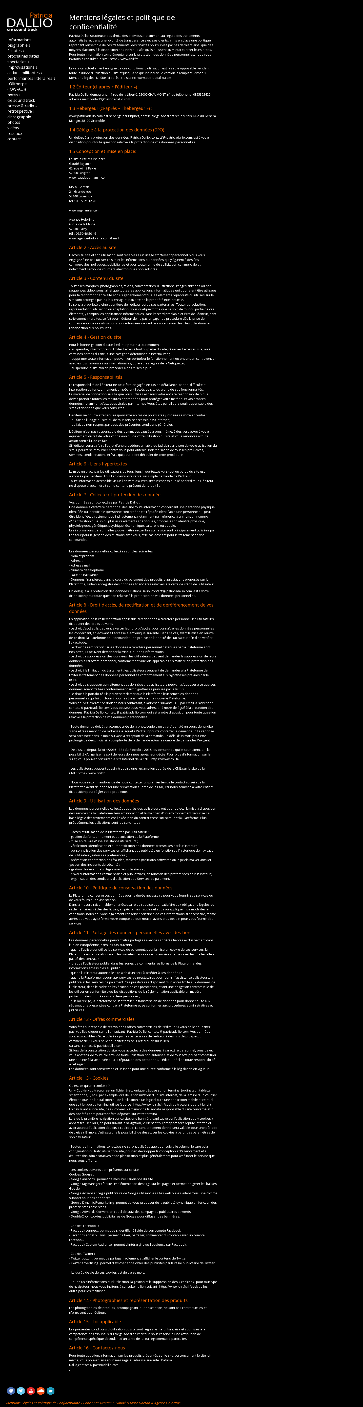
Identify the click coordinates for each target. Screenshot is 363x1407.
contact (14, 139)
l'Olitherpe (17, 83)
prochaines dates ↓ (24, 56)
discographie (19, 117)
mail (116, 238)
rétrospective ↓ (21, 111)
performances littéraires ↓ (31, 78)
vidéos (13, 127)
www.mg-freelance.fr (84, 210)
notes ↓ (14, 95)
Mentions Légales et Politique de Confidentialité (43, 1403)
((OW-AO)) (16, 89)
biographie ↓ (19, 45)
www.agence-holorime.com (89, 238)
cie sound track (21, 100)
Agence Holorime (167, 1403)
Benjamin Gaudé (113, 1403)
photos (13, 122)
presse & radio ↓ (22, 105)
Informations (19, 39)
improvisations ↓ (22, 67)
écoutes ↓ (16, 50)
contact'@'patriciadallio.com (110, 99)
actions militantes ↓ (25, 72)
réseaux (14, 133)
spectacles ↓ (18, 61)
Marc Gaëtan (140, 1403)
